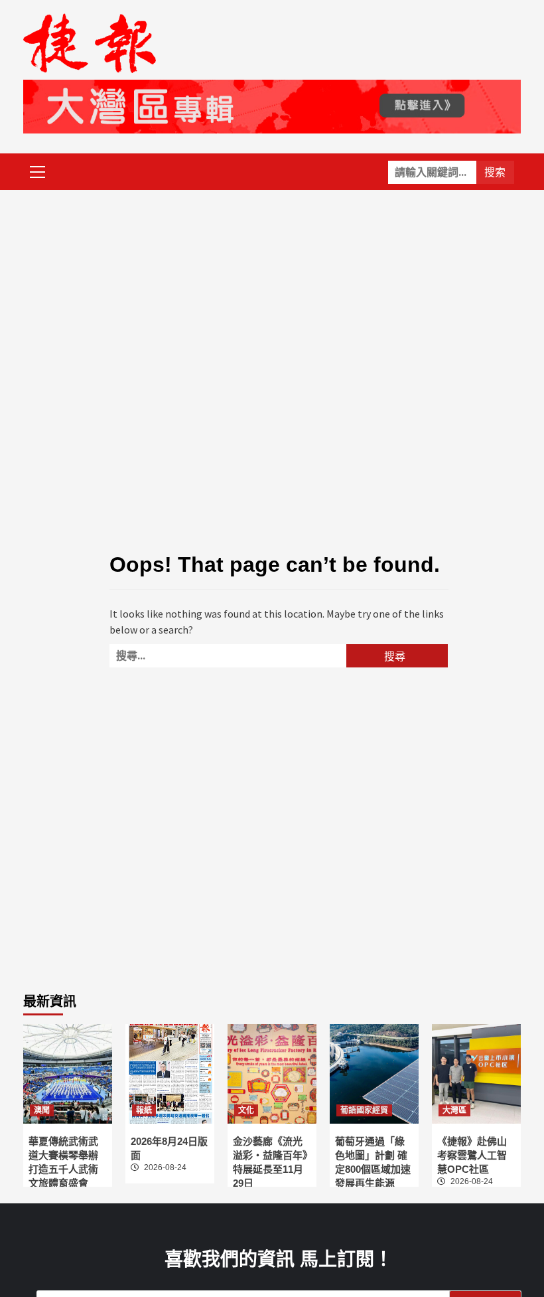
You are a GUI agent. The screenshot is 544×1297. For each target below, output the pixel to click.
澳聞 (42, 1110)
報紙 (144, 1110)
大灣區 (454, 1110)
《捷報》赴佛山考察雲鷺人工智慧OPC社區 (472, 1155)
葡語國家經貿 (364, 1110)
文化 (246, 1110)
